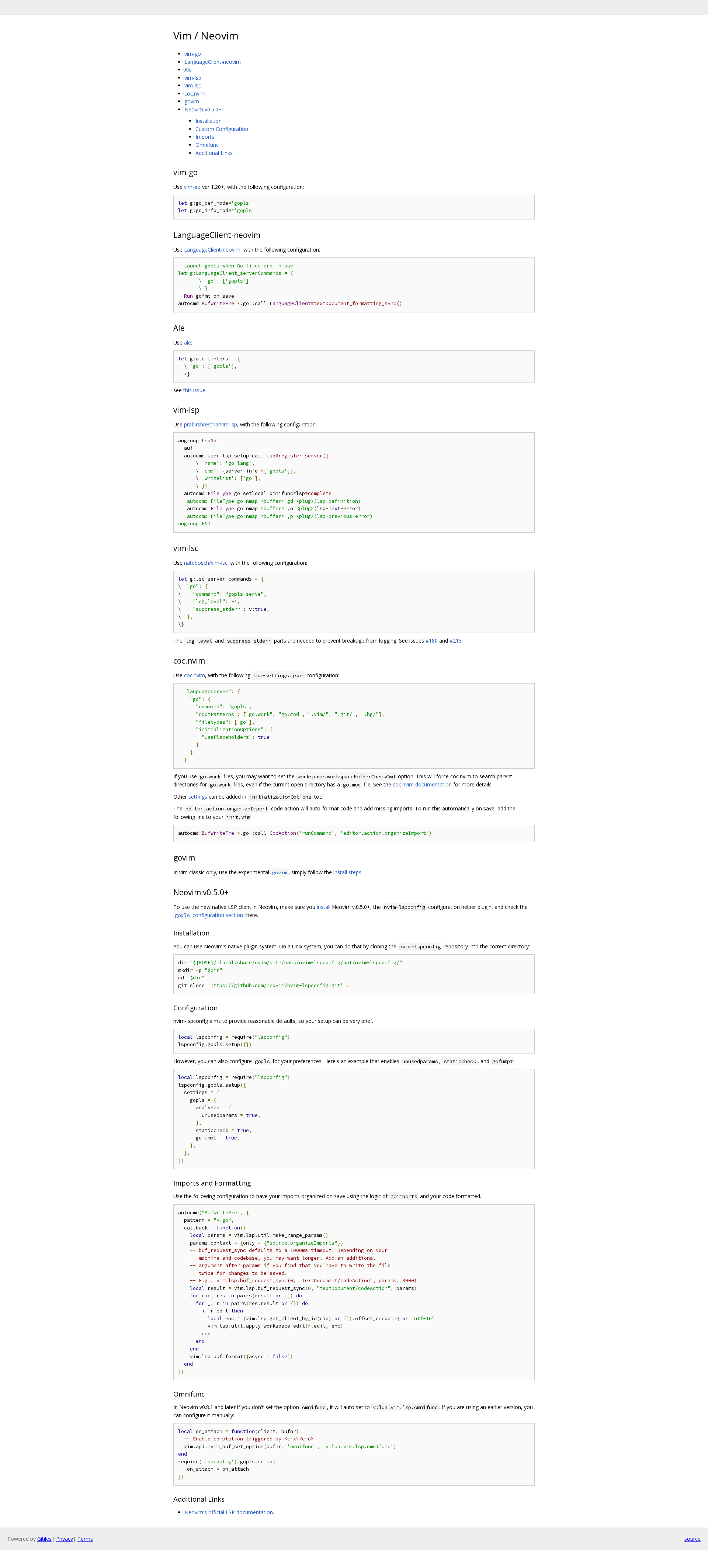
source (692, 1538)
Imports (204, 136)
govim (191, 101)
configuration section (209, 914)
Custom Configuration (221, 128)
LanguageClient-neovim (212, 61)
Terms (85, 1538)
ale (187, 342)
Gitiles (44, 1538)
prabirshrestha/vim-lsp (210, 424)
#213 (456, 640)
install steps (347, 872)
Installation (208, 120)
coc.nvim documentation (422, 784)
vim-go (192, 53)
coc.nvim (194, 93)
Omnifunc (207, 144)
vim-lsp (192, 77)
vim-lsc (192, 85)
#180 (432, 640)
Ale (188, 69)
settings (197, 796)
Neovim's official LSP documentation (228, 1512)
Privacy (64, 1538)
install (323, 906)
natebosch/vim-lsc (206, 562)
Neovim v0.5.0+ (203, 109)
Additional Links (214, 152)
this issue (194, 390)
